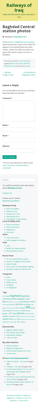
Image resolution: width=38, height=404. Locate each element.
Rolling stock (10, 230)
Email (6, 135)
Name (6, 125)
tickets (33, 319)
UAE (15, 322)
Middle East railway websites (16, 248)
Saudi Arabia (23, 316)
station (33, 316)
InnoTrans (8, 308)
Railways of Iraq (19, 7)
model (22, 310)
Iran (13, 308)
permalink (27, 66)
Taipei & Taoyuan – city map (16, 361)
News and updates (12, 209)
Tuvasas (11, 322)
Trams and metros (12, 238)
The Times (28, 319)
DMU (32, 304)
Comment (7, 98)
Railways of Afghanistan (14, 348)
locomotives (16, 311)
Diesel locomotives (12, 225)
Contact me (7, 193)
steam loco (8, 318)
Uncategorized (11, 288)
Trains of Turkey (12, 338)
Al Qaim (7, 296)
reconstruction (29, 314)
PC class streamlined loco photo (17, 259)
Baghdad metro (23, 299)
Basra (5, 301)
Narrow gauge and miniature (16, 240)
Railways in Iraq (11, 211)
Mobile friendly (11, 264)
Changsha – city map (13, 367)
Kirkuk (5, 311)
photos (12, 66)
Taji (18, 319)
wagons (23, 322)
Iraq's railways (23, 61)
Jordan (33, 308)
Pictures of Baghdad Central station (18, 261)
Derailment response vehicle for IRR (18, 269)
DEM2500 (12, 305)
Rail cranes (10, 232)
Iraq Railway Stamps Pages (15, 332)
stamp (29, 316)
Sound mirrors (11, 353)
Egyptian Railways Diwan (14, 330)
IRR (27, 307)
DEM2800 (7, 66)
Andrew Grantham (12, 346)
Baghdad (15, 295)
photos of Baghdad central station (21, 42)
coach (17, 302)
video (18, 322)
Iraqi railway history (13, 216)
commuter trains (27, 301)
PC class (13, 313)
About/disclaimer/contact (15, 251)
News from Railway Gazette (16, 358)
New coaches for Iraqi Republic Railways (20, 267)
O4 (8, 313)
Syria (15, 319)
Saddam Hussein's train (11, 316)
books (8, 277)
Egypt (4, 308)
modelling (9, 285)
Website (6, 146)
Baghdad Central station (16, 63)
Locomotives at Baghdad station (28, 75)
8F (3, 296)
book (10, 302)
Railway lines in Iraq (13, 214)
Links (8, 246)
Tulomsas (6, 322)
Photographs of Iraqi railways (16, 219)
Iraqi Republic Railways (14, 335)
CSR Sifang (5, 304)
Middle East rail (11, 282)
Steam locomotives (13, 227)
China (13, 302)
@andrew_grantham (11, 200)
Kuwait (9, 310)
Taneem (22, 319)
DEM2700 (26, 63)
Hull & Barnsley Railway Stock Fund (18, 351)
